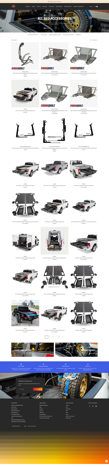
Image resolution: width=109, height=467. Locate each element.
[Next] (62, 337)
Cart (95, 6)
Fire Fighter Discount (15, 414)
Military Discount (14, 412)
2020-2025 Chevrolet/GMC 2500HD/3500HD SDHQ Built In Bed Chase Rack (54, 111)
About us (41, 410)
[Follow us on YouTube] (96, 406)
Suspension (44, 6)
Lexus (67, 414)
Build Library (68, 418)
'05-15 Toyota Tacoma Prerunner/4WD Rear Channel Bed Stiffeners (84, 148)
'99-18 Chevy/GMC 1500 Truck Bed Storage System (25, 294)
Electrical (39, 6)
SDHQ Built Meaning (44, 405)
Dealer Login (13, 407)
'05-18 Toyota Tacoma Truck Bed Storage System (25, 110)
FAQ (12, 418)
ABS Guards (78, 34)
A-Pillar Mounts (44, 34)
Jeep (67, 412)
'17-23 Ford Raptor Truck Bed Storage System (84, 294)
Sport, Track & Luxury (70, 416)
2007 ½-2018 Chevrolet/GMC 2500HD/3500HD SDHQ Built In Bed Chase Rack (84, 111)
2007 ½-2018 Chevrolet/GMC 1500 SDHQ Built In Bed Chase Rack (54, 73)
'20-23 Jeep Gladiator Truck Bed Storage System (25, 330)
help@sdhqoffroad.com (87, 369)
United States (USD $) (15, 426)
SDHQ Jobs (42, 412)
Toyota (67, 405)
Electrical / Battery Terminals (55, 34)
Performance (51, 6)
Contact (41, 408)
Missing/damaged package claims (18, 419)
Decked (25, 109)
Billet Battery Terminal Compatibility (18, 421)
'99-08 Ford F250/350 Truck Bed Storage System (84, 185)
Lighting (33, 6)
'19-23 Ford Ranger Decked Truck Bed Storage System (54, 294)
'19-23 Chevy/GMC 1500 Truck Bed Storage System (54, 330)
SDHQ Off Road (25, 71)
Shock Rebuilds (43, 414)
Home (12, 11)
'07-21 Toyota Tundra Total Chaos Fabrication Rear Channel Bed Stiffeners (54, 149)
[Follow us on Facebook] (89, 406)
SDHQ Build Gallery (68, 6)
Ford (67, 407)
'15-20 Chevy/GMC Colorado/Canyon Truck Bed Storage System (83, 221)
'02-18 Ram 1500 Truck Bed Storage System (83, 257)
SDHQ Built (28, 6)
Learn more (59, 1)
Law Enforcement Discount (16, 416)
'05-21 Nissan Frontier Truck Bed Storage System (54, 221)
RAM (67, 410)
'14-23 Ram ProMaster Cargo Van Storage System (25, 257)
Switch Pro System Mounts (68, 34)
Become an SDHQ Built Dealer (17, 405)
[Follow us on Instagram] (93, 406)
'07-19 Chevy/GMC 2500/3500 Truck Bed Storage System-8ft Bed (25, 221)
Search (91, 6)
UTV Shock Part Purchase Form (46, 416)
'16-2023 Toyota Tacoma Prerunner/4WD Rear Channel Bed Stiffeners (25, 148)
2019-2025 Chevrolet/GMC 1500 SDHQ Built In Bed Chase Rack (83, 73)
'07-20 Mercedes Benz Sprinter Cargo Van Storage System (54, 257)
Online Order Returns (15, 410)
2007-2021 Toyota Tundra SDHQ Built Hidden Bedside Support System (25, 74)
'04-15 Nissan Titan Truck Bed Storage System (25, 185)
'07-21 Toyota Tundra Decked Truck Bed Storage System (54, 185)
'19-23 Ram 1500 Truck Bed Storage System (83, 330)
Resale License (14, 408)
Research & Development (78, 6)
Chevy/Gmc (68, 408)
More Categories (59, 6)
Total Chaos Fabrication (25, 146)
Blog (40, 407)
